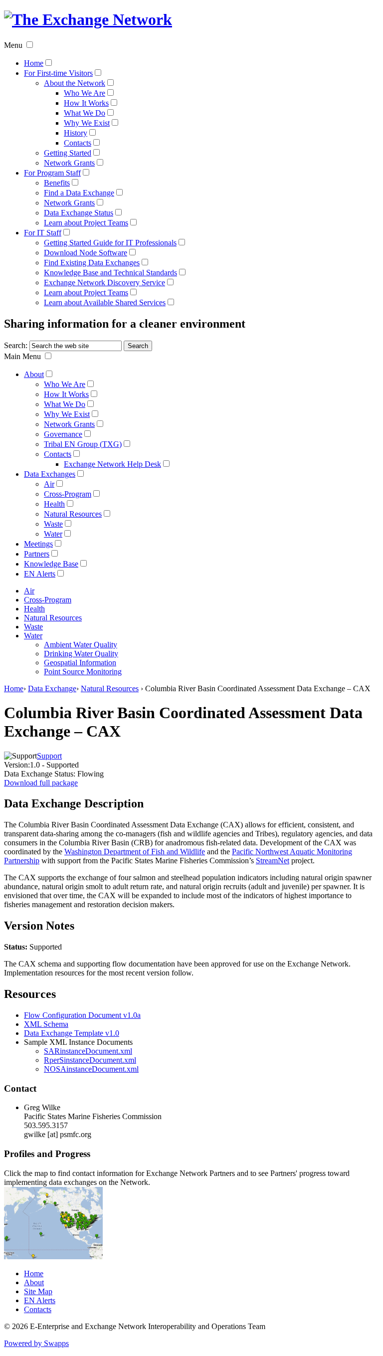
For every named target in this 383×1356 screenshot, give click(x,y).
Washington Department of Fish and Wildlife (134, 851)
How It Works (86, 103)
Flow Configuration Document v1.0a (82, 1015)
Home (33, 63)
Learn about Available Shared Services (105, 302)
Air (49, 484)
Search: (15, 345)
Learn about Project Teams (86, 222)
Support (49, 756)
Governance (63, 434)
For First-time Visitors (58, 73)
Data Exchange (52, 688)
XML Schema (46, 1024)
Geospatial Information (80, 662)
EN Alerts (39, 574)
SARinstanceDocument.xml (88, 1051)
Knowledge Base (51, 564)
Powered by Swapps (36, 1343)
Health (54, 504)
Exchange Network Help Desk (112, 464)
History (75, 133)
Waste (53, 524)
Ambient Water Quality (80, 644)
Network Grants (69, 163)
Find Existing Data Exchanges (92, 262)
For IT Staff (42, 232)
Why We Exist (87, 123)
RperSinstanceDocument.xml (90, 1060)
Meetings (38, 544)
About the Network (74, 83)
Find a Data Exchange (79, 193)
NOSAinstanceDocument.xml (91, 1069)
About (34, 374)
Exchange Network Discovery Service (104, 282)
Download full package (41, 782)
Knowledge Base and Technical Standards (110, 272)
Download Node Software (85, 252)
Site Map (38, 1291)
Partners (36, 554)
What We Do (84, 113)
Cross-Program (67, 494)
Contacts (77, 143)
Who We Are (84, 93)
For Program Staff (52, 173)
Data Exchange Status (78, 212)
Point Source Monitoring (83, 671)
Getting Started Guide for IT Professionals (110, 242)
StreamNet (272, 860)
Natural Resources (73, 514)
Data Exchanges (49, 474)
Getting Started (67, 153)
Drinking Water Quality (81, 653)
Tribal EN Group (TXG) (83, 444)
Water (53, 534)
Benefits (57, 183)
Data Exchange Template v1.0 (71, 1033)
